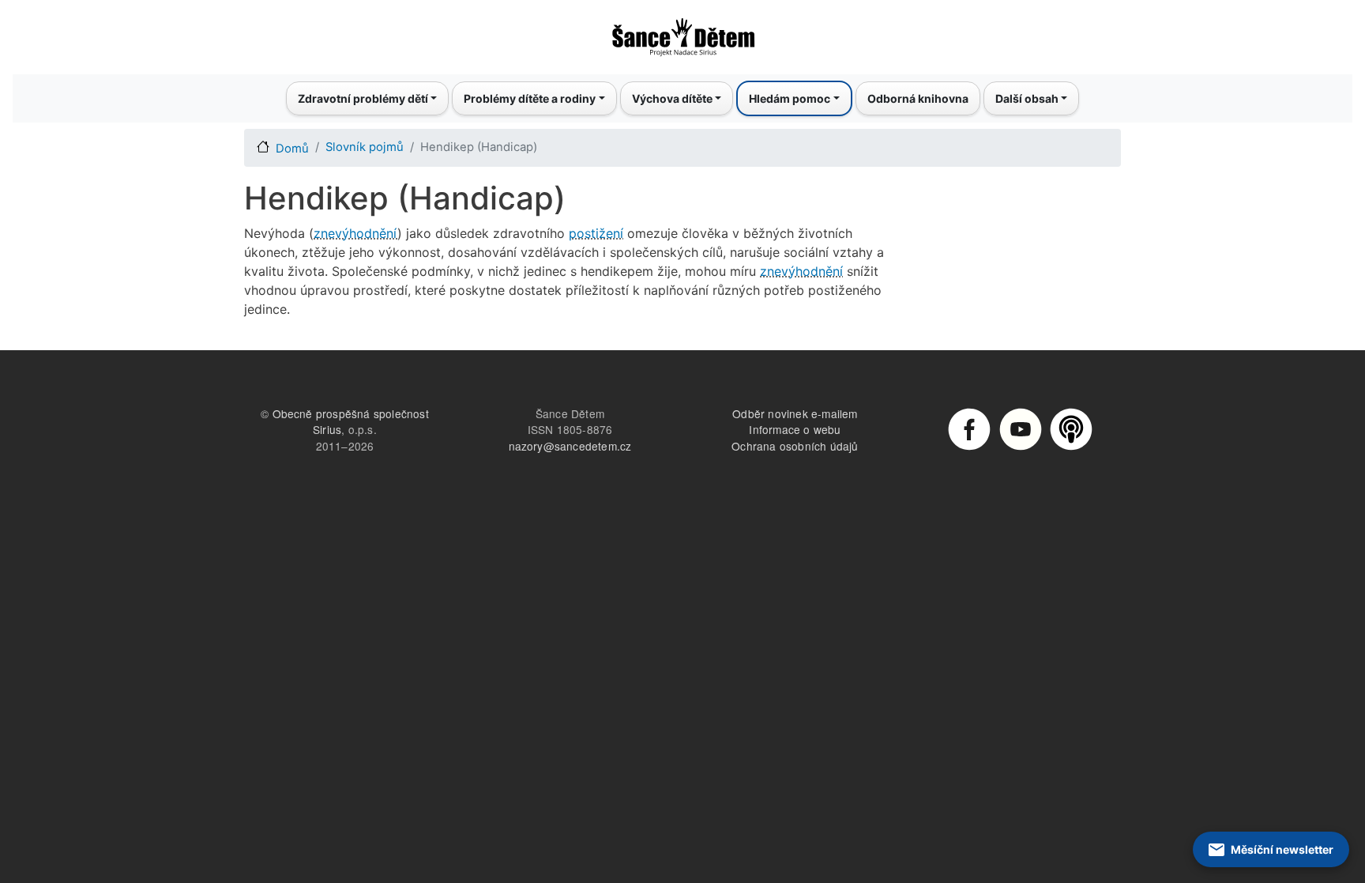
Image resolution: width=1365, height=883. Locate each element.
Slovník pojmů (364, 147)
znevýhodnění (355, 233)
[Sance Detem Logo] (682, 32)
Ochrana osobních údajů (794, 446)
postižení (596, 233)
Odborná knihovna (917, 98)
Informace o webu (794, 429)
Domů (292, 149)
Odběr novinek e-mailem (794, 413)
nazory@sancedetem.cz (570, 446)
